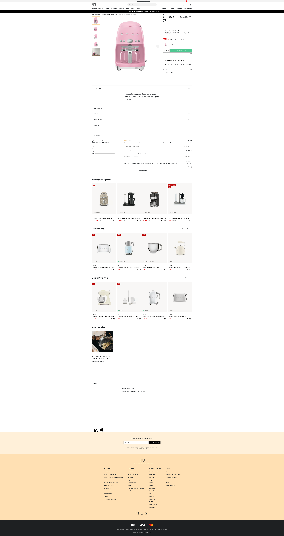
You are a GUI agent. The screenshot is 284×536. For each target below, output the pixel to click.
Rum (150, 493)
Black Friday (152, 501)
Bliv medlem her (187, 33)
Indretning (101, 8)
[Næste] (157, 46)
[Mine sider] (183, 4)
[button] (166, 24)
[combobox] (189, 1)
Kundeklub (106, 480)
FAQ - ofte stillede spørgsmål (111, 482)
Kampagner (179, 8)
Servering (94, 8)
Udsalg (151, 482)
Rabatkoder (152, 507)
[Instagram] (142, 513)
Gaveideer (151, 496)
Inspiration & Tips (153, 471)
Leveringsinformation (109, 485)
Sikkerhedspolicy (108, 493)
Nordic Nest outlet (170, 485)
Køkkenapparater (106, 14)
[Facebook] (137, 513)
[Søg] (129, 4)
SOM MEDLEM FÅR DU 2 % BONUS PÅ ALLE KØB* (143, 1)
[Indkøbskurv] (190, 4)
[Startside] (94, 4)
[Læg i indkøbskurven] (114, 220)
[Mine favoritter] (187, 4)
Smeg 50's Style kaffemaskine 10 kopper (127, 14)
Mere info (188, 64)
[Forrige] (104, 46)
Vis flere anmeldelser (142, 170)
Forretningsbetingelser (109, 491)
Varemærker (171, 8)
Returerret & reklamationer (110, 474)
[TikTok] (146, 513)
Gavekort (130, 491)
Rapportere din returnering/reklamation (113, 477)
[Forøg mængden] (169, 50)
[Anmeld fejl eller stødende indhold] (191, 146)
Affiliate (168, 480)
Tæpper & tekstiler (130, 8)
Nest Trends (152, 499)
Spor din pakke (107, 488)
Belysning (121, 8)
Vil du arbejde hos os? (171, 477)
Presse (167, 482)
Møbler (138, 8)
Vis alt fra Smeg (186, 228)
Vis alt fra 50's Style (185, 278)
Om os (167, 471)
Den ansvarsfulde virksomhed (173, 474)
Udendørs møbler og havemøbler (136, 488)
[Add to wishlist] (111, 220)
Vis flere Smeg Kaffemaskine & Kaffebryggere (133, 391)
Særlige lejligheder (154, 491)
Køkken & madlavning (111, 8)
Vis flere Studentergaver (128, 388)
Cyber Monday (153, 504)
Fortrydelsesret (107, 501)
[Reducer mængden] (164, 50)
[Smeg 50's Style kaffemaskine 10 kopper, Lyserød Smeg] (131, 46)
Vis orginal (136, 146)
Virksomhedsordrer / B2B (110, 499)
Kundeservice (107, 471)
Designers (151, 477)
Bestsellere (152, 488)
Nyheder (164, 8)
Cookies (106, 496)
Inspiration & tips (187, 8)
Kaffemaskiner (114, 14)
